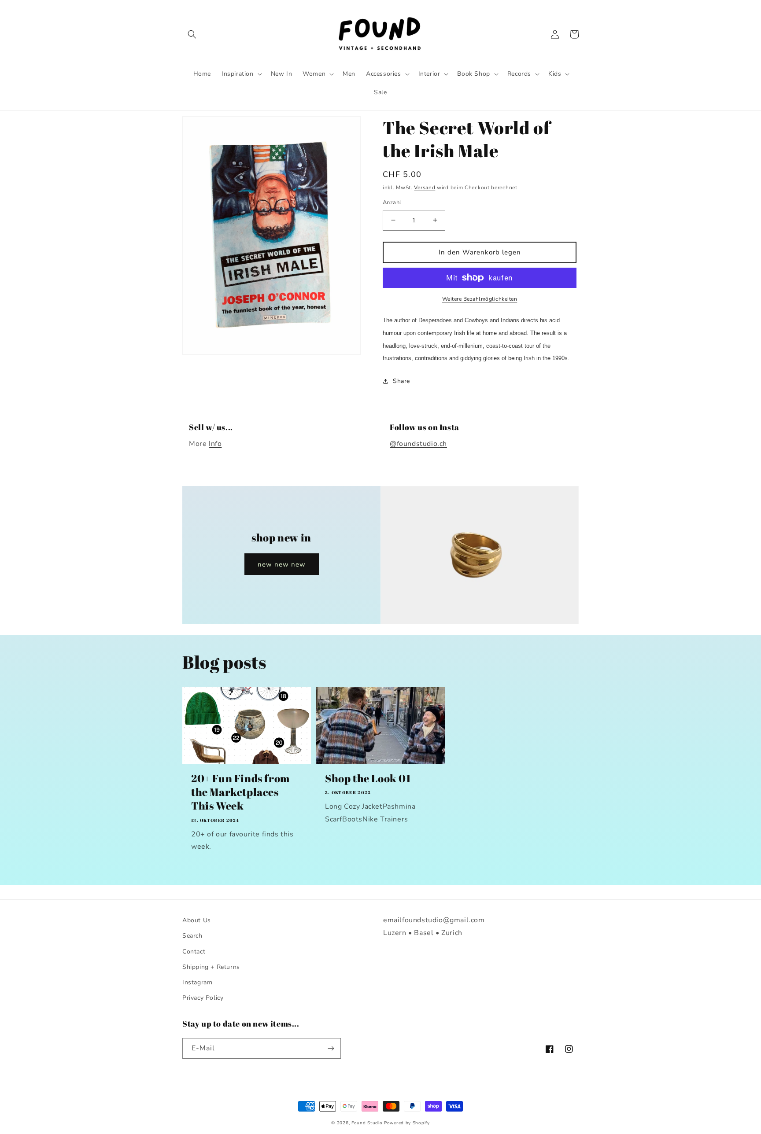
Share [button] (401, 381)
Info (215, 444)
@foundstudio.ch (418, 444)
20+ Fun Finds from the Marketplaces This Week (240, 792)
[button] (192, 34)
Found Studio (366, 1123)
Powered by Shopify (407, 1123)
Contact (193, 951)
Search (192, 936)
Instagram (197, 982)
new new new (282, 564)
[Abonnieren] (330, 1048)
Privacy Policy (202, 998)
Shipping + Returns (211, 967)
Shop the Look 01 (368, 778)
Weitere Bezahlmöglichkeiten (479, 298)
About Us (196, 920)
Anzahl (392, 202)
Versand (424, 187)
